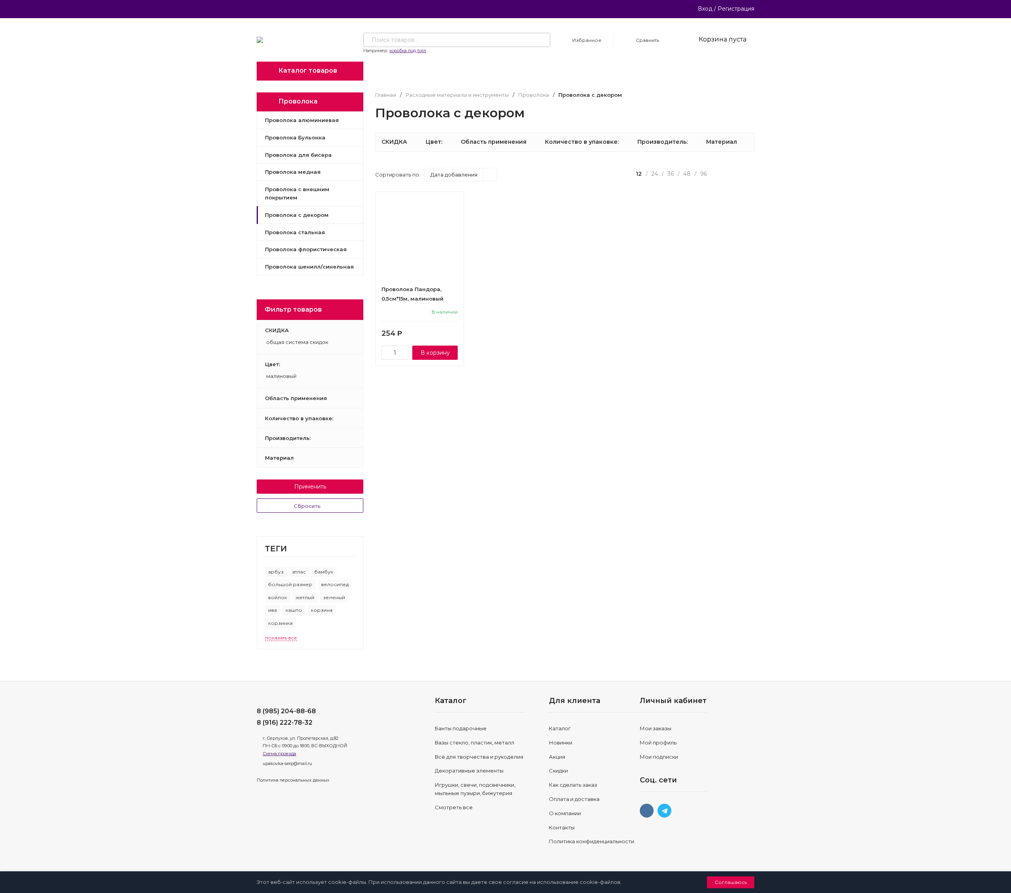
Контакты (562, 827)
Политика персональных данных (293, 780)
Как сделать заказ (573, 785)
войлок (277, 597)
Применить (310, 486)
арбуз (276, 572)
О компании (565, 813)
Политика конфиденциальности (591, 841)
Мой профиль (658, 742)
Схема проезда (279, 753)
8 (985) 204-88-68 (286, 711)
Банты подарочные (461, 728)
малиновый (281, 376)
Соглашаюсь (731, 882)
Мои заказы (655, 728)
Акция (557, 757)
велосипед (335, 584)
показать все (281, 638)
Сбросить (307, 506)
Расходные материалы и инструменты (457, 95)
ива (272, 610)
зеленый (334, 597)
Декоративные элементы (469, 770)
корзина (322, 610)
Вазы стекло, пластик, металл (474, 742)
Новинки (560, 742)
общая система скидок (296, 342)
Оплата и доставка (574, 799)
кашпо (294, 610)
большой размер (290, 584)
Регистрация (736, 8)
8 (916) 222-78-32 (284, 722)
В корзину (435, 352)
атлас (299, 572)
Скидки (558, 770)
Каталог (560, 728)
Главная (385, 95)
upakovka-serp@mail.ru (287, 763)
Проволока (533, 95)
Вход (705, 8)
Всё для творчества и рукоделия (479, 757)
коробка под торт (407, 50)
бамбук (323, 572)
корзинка (280, 623)
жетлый (305, 597)
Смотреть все (454, 807)
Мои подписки (659, 757)
